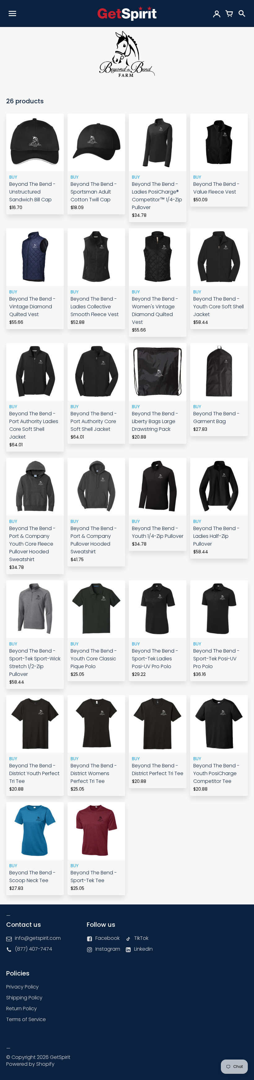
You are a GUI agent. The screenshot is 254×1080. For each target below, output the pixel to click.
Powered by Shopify (30, 1064)
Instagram (107, 949)
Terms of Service (26, 1019)
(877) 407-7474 (33, 949)
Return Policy (21, 1008)
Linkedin (143, 949)
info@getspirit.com (38, 938)
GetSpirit (60, 1057)
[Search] (241, 13)
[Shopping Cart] (229, 13)
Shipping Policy (24, 997)
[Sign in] (217, 13)
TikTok (141, 938)
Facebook (107, 938)
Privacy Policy (22, 986)
